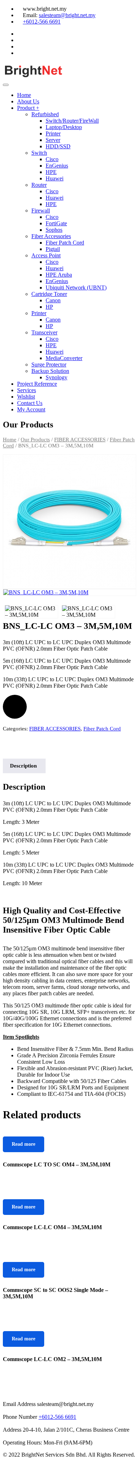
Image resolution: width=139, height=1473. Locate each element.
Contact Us (29, 403)
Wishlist (26, 397)
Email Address (19, 1404)
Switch (39, 153)
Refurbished (45, 114)
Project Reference (37, 384)
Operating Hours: (22, 1442)
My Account (31, 409)
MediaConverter (64, 358)
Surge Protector (48, 364)
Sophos (54, 230)
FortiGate (56, 223)
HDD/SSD (58, 146)
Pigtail (53, 249)
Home (24, 95)
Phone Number (20, 1417)
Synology (56, 377)
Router (39, 185)
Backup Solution (50, 371)
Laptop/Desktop (64, 127)
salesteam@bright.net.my (67, 15)
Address (12, 1430)
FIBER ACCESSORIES (79, 439)
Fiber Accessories (51, 236)
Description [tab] (23, 766)
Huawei (54, 178)
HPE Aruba (59, 275)
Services (26, 390)
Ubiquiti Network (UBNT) (76, 287)
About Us (28, 101)
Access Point (46, 255)
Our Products (35, 439)
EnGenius (57, 166)
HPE (51, 172)
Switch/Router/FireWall (72, 121)
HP (49, 307)
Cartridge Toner (49, 294)
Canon (53, 300)
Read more (23, 1144)
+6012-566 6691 (42, 22)
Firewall (40, 210)
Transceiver (44, 332)
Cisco (52, 159)
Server (53, 140)
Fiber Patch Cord (65, 243)
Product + (28, 108)
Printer (53, 133)
